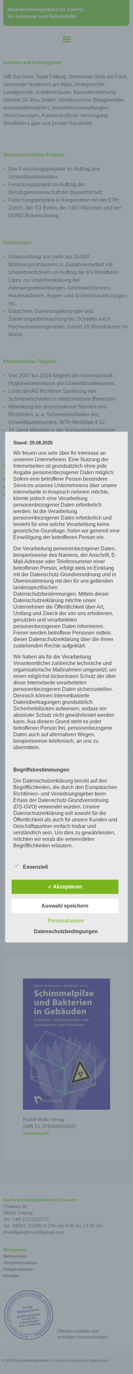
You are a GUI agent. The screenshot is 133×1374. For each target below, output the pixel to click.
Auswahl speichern (64, 905)
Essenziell (35, 866)
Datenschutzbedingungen (66, 931)
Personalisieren (66, 920)
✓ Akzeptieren (65, 886)
